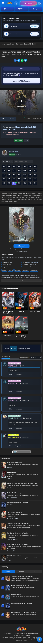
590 (35, 183)
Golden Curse (11, 472)
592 (25, 183)
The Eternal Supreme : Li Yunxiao (17, 533)
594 (14, 183)
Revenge (27, 527)
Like (10, 374)
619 (30, 166)
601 (14, 179)
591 (30, 183)
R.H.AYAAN (12, 366)
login (14, 348)
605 (30, 174)
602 (9, 179)
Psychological (34, 474)
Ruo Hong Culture (32, 262)
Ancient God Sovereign (14, 493)
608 (14, 174)
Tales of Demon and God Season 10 (18, 544)
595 (9, 183)
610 (4, 174)
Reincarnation (11, 537)
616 (9, 170)
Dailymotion (18, 140)
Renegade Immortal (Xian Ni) (20, 585)
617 (4, 170)
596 (4, 183)
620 (25, 166)
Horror (27, 474)
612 (30, 170)
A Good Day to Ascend (14, 556)
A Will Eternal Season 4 (14, 512)
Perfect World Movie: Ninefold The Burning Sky (22, 483)
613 (25, 170)
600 (19, 179)
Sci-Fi (38, 597)
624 (4, 166)
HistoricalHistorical (30, 514)
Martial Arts (34, 270)
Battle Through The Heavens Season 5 (23, 612)
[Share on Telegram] (25, 60)
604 (35, 174)
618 (35, 166)
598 (30, 179)
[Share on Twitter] (19, 60)
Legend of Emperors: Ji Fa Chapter (18, 523)
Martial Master (13, 151)
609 (9, 174)
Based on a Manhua (21, 525)
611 (35, 170)
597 (35, 179)
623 (9, 166)
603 (4, 179)
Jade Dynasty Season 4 (14, 462)
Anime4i (29, 54)
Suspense (9, 476)
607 (19, 174)
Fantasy (17, 270)
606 (25, 174)
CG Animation (31, 525)
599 (25, 179)
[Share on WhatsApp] (22, 60)
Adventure (18, 464)
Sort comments (24, 357)
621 (19, 166)
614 (19, 170)
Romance (12, 548)
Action (4, 270)
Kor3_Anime (12, 437)
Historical (25, 270)
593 (19, 183)
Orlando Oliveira (13, 418)
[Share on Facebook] (15, 60)
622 (14, 166)
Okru (26, 140)
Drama (11, 270)
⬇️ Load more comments (21, 452)
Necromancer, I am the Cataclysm (17, 502)
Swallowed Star (16, 594)
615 (14, 170)
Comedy (18, 514)
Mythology (22, 527)
